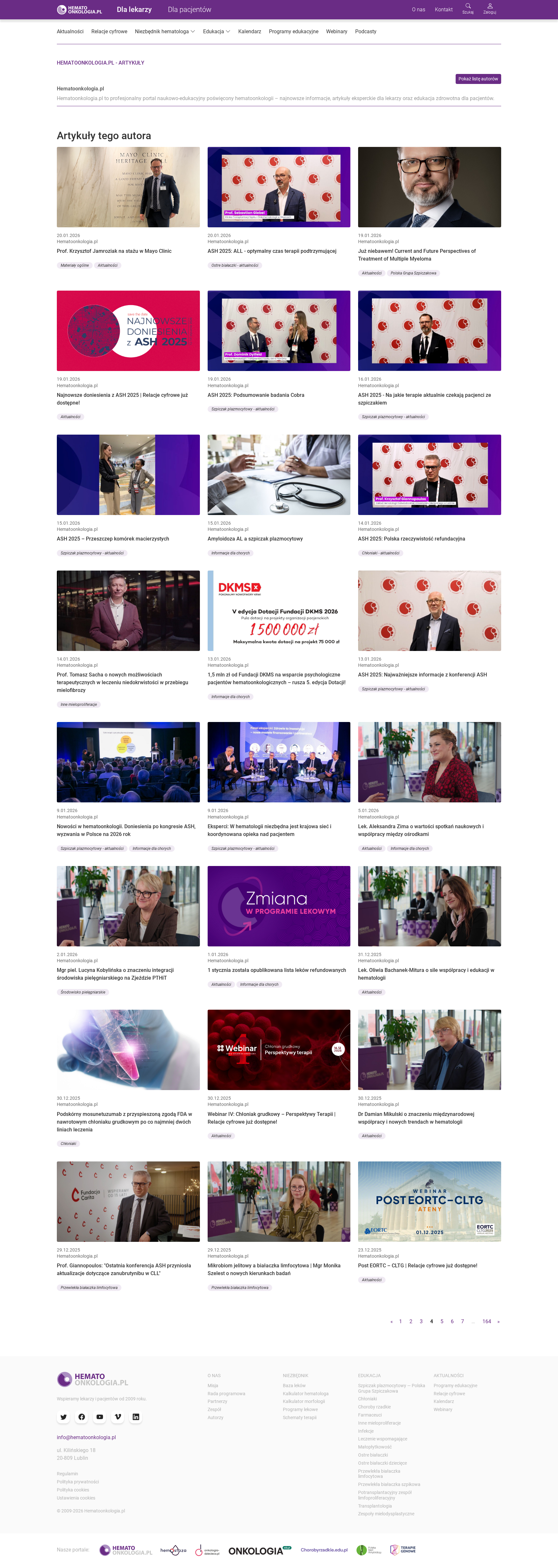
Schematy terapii (299, 1417)
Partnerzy (217, 1401)
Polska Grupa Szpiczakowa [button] (413, 273)
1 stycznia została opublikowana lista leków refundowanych (277, 970)
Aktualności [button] (108, 265)
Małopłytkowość (375, 1446)
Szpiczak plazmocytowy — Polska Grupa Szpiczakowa (391, 1388)
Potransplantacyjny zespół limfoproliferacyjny (385, 1495)
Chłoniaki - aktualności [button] (380, 553)
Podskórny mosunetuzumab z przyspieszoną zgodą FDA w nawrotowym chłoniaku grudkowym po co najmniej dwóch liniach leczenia (124, 1122)
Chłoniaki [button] (68, 1143)
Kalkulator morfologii (304, 1401)
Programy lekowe (300, 1409)
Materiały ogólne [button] (75, 265)
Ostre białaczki (373, 1455)
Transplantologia (375, 1506)
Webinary (336, 31)
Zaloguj (489, 12)
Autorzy (215, 1417)
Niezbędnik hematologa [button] (162, 31)
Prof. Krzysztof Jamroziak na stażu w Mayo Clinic (114, 251)
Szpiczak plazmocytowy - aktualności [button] (243, 409)
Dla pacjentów (190, 9)
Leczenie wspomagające (382, 1438)
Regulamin (67, 1473)
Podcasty (366, 31)
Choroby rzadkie (374, 1406)
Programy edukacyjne (293, 31)
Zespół (214, 1409)
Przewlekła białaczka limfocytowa (379, 1474)
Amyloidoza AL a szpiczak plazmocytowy (255, 539)
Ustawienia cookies (76, 1497)
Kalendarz (249, 31)
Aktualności (70, 31)
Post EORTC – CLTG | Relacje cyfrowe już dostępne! (417, 1266)
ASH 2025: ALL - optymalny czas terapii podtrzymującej (272, 251)
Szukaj (468, 12)
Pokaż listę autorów (478, 78)
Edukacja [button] (213, 31)
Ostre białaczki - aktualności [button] (235, 265)
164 (486, 1321)
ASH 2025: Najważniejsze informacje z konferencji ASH (422, 675)
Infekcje (366, 1431)
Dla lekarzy (134, 9)
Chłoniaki (367, 1398)
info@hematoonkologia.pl (86, 1437)
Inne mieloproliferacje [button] (79, 704)
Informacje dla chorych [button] (231, 553)
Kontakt (444, 9)
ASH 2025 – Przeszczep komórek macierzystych (113, 539)
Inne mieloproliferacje (379, 1423)
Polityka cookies (73, 1489)
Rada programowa (226, 1393)
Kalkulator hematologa (306, 1393)
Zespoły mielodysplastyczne (386, 1513)
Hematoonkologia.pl (80, 89)
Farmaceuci (370, 1415)
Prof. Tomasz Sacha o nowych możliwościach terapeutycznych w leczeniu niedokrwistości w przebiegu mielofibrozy (122, 682)
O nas (418, 9)
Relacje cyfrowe (109, 31)
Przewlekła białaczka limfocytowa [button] (89, 1287)
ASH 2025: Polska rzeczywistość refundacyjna (411, 539)
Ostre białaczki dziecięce (382, 1463)
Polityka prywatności (78, 1481)
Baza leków (294, 1385)
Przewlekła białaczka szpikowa (389, 1484)
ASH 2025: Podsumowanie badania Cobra (256, 395)
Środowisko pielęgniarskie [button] (83, 992)
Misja (213, 1385)
